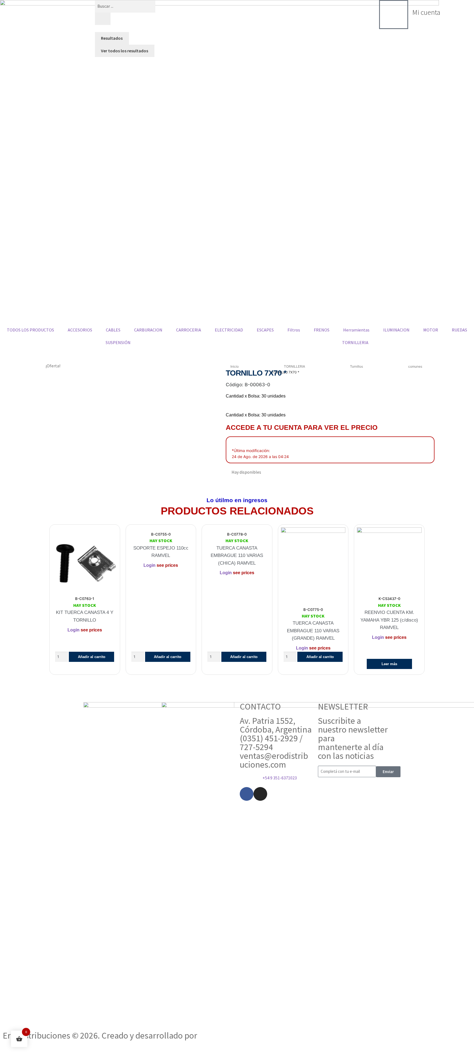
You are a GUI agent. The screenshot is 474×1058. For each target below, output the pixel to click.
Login (73, 630)
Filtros (293, 330)
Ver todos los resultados (124, 50)
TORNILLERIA (294, 366)
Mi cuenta (426, 12)
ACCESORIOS (80, 330)
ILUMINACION (396, 330)
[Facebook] (246, 794)
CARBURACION (148, 330)
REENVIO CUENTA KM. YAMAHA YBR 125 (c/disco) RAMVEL (389, 620)
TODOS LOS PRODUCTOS (30, 330)
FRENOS (321, 330)
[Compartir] (33, 1047)
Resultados (112, 38)
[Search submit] (103, 19)
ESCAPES (265, 330)
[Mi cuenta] (393, 14)
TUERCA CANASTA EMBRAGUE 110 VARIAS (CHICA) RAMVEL (237, 555)
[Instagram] (260, 794)
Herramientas (356, 330)
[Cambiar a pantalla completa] (19, 1047)
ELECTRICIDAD (229, 330)
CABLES (113, 330)
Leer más (389, 664)
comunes (415, 366)
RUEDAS (459, 330)
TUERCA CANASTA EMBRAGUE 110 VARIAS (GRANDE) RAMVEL (313, 630)
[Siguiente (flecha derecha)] (19, 1055)
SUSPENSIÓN (118, 342)
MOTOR (430, 330)
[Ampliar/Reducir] (6, 1047)
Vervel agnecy (224, 1035)
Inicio (234, 366)
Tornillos (356, 366)
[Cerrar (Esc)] (46, 1047)
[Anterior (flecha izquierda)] (6, 1055)
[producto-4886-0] (111, 427)
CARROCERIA (188, 330)
